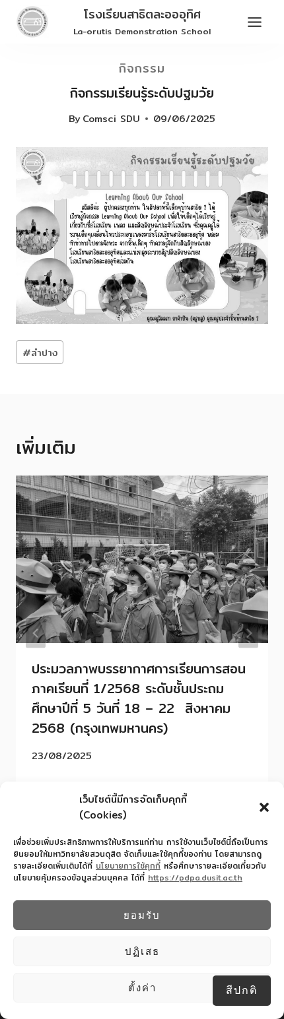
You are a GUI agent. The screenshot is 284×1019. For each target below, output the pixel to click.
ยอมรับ (142, 915)
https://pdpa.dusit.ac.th (195, 877)
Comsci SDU (111, 118)
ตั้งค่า (142, 988)
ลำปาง (39, 352)
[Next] (248, 633)
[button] (264, 807)
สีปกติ (242, 990)
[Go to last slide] (36, 633)
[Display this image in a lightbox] (142, 235)
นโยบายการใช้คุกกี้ (128, 865)
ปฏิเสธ (142, 951)
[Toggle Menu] (254, 22)
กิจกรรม (141, 68)
